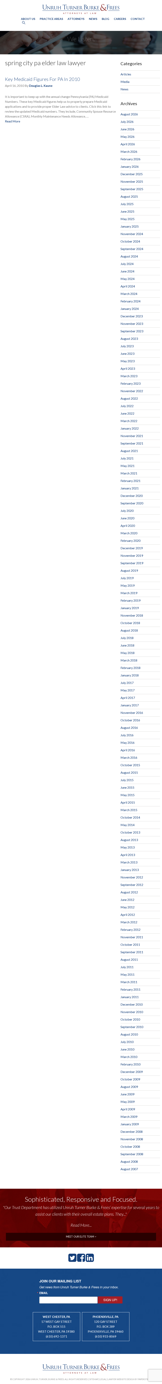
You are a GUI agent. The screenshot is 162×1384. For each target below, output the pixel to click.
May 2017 (128, 690)
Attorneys (76, 18)
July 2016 (127, 735)
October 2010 (130, 1019)
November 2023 (132, 323)
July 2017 (127, 683)
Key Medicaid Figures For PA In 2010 (42, 79)
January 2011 (130, 997)
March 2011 (129, 982)
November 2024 (132, 234)
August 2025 (129, 196)
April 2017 (128, 697)
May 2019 (128, 585)
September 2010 (132, 1027)
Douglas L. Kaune (41, 85)
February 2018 (130, 668)
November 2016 (132, 712)
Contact (138, 18)
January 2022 (130, 428)
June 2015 (127, 787)
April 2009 (128, 1109)
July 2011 (127, 967)
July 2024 (127, 264)
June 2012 (127, 899)
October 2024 (130, 241)
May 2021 (128, 466)
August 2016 (129, 727)
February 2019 (130, 600)
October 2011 (130, 944)
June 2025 (127, 211)
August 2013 (129, 840)
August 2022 (129, 398)
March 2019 (129, 593)
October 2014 (130, 817)
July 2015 (127, 780)
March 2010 (129, 1057)
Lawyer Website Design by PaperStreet (130, 1379)
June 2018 (127, 645)
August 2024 (129, 256)
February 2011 (130, 989)
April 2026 (128, 144)
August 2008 (129, 1161)
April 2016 (128, 750)
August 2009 (129, 1086)
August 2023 (129, 338)
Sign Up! (110, 1300)
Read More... (81, 1225)
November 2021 (132, 436)
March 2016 (129, 757)
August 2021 (129, 451)
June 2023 (127, 353)
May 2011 (128, 974)
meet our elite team (80, 1236)
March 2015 (129, 810)
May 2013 (128, 847)
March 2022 (129, 421)
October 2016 (130, 720)
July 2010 (127, 1042)
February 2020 (130, 540)
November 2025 (132, 181)
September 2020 (132, 503)
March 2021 (129, 473)
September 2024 (132, 249)
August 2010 (129, 1034)
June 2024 (127, 271)
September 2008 (132, 1154)
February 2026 (130, 159)
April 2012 (128, 914)
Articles (126, 74)
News (93, 18)
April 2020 (128, 525)
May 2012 (128, 907)
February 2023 (130, 383)
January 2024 (130, 308)
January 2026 (130, 166)
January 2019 (130, 608)
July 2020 (127, 510)
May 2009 (128, 1101)
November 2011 (132, 937)
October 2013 (130, 832)
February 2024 (130, 301)
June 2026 (127, 129)
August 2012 (129, 892)
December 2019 (132, 548)
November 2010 (132, 1012)
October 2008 (130, 1146)
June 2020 (127, 518)
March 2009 (129, 1116)
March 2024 (129, 294)
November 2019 (132, 555)
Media (125, 81)
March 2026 (129, 151)
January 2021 (130, 488)
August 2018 (129, 630)
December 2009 (132, 1072)
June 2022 (127, 413)
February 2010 (130, 1064)
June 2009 (127, 1094)
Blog (105, 18)
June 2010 (127, 1049)
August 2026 (129, 114)
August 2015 (129, 772)
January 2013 (130, 870)
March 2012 (129, 922)
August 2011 (129, 959)
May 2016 (128, 742)
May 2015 (128, 795)
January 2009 (130, 1124)
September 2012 (132, 885)
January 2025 (130, 226)
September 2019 (132, 563)
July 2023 (127, 346)
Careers (120, 18)
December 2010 (132, 1004)
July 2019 (127, 578)
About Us (28, 18)
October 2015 (130, 765)
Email (43, 1292)
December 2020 (132, 495)
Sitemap (93, 1379)
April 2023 (128, 368)
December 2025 (132, 174)
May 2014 (128, 825)
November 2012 (132, 877)
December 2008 (132, 1131)
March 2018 (129, 660)
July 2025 (127, 204)
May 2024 (128, 279)
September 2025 (132, 189)
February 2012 (130, 929)
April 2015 (128, 802)
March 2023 (129, 376)
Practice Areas (51, 18)
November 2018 (132, 615)
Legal (103, 1379)
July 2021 (127, 458)
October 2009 (130, 1079)
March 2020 (129, 533)
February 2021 (130, 481)
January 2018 (130, 675)
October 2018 (130, 623)
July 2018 (127, 638)
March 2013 (129, 862)
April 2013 (128, 855)
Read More (12, 121)
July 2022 (127, 406)
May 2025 (128, 219)
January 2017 (130, 705)
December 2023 (132, 316)
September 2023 (132, 331)
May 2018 (128, 653)
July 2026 (127, 121)
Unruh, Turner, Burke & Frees (81, 9)
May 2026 (128, 136)
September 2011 (132, 952)
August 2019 (129, 570)
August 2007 (129, 1169)
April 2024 (128, 286)
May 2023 (128, 361)
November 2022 (132, 391)
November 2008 (132, 1139)
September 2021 (132, 443)
